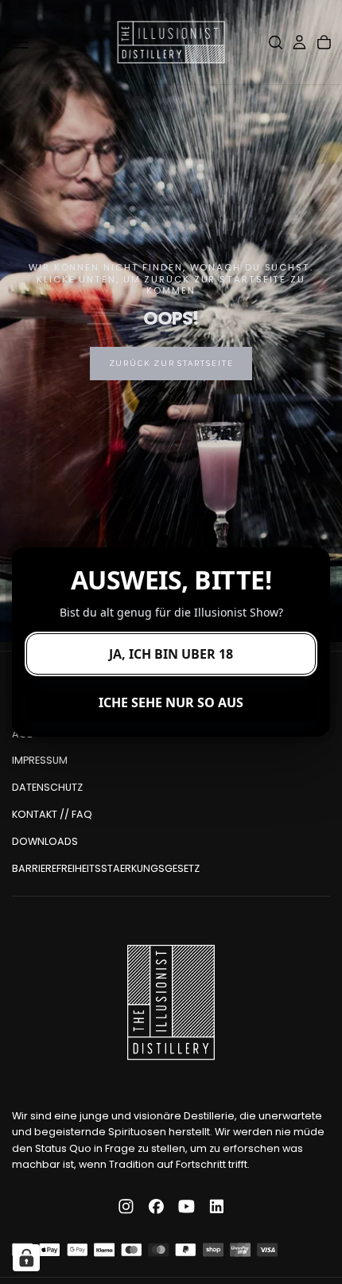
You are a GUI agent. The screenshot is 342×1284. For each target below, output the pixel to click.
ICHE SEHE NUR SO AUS (171, 702)
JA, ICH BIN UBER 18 (171, 654)
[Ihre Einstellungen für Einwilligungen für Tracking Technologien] (26, 1257)
